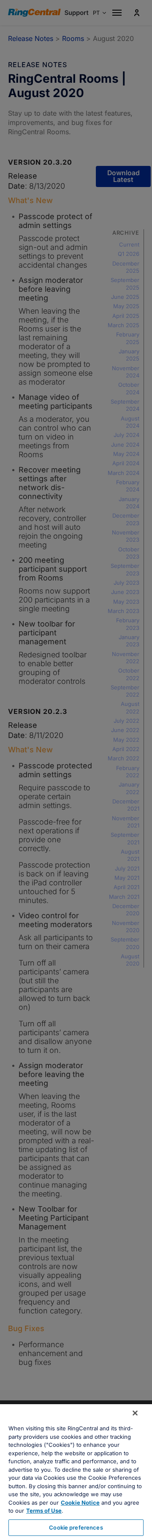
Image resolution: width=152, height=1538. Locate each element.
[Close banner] (135, 1413)
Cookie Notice (80, 1502)
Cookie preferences (76, 1527)
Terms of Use (44, 1510)
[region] (76, 1471)
